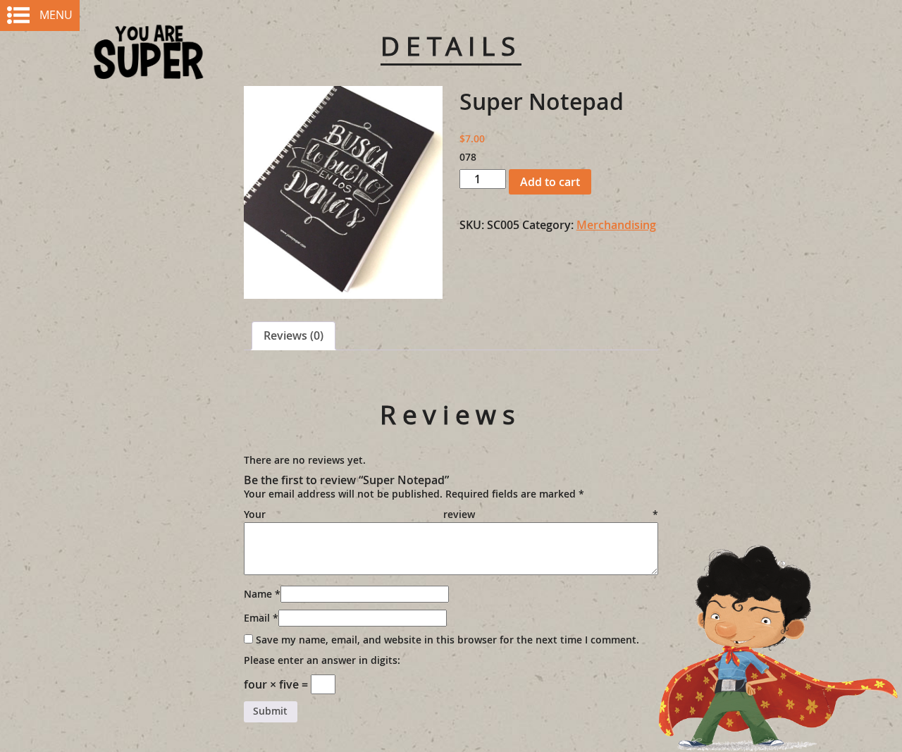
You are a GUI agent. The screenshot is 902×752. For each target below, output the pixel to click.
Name (262, 594)
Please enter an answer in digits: (322, 660)
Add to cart (550, 182)
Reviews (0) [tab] (293, 335)
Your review (451, 514)
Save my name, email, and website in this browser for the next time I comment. (447, 640)
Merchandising (616, 225)
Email (261, 618)
